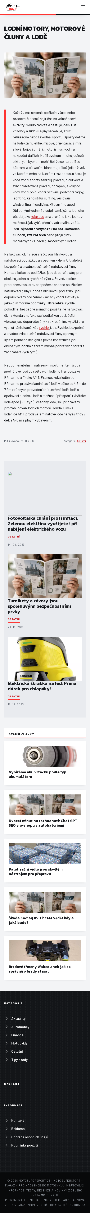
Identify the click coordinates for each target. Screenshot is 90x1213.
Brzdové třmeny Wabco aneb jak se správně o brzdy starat (40, 969)
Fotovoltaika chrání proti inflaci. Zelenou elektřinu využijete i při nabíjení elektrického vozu (43, 523)
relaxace (37, 216)
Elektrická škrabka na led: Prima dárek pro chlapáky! (42, 686)
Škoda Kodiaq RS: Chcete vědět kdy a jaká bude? (41, 920)
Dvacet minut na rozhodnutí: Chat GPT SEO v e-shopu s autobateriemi (43, 823)
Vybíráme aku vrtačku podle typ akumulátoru (37, 774)
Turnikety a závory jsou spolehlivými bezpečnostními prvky (39, 606)
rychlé (44, 327)
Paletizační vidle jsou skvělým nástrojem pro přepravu (36, 872)
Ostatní (81, 441)
